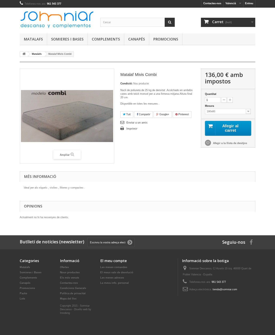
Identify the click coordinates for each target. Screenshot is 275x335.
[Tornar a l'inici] (24, 54)
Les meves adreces (112, 277)
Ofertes (64, 267)
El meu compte (113, 260)
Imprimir (131, 128)
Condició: (126, 83)
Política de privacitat (73, 293)
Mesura (210, 105)
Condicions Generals (73, 288)
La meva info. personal (114, 282)
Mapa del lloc (68, 298)
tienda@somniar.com (225, 289)
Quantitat (210, 93)
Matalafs (33, 39)
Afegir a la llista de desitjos (229, 143)
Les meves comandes (113, 267)
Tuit (128, 114)
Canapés (136, 39)
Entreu (249, 3)
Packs (23, 293)
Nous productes (70, 272)
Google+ (164, 114)
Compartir (144, 114)
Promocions (165, 39)
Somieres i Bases (67, 39)
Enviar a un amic (137, 122)
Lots (22, 298)
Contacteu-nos (212, 3)
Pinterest (183, 114)
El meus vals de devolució (116, 272)
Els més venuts (69, 277)
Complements (106, 39)
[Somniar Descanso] (57, 19)
